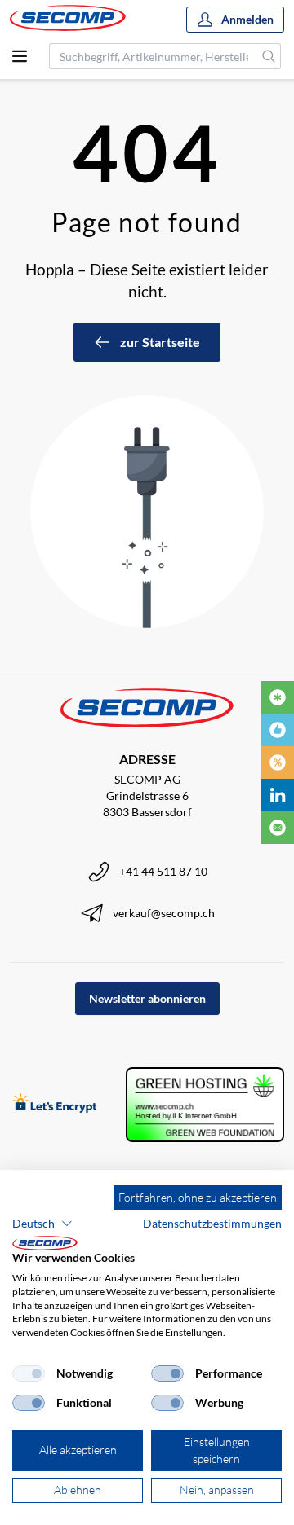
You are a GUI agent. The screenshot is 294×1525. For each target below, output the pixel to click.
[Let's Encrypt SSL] (55, 1105)
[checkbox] (28, 1373)
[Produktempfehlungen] (277, 730)
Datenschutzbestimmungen (212, 1223)
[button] (42, 1223)
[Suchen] (269, 56)
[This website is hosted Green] (205, 1104)
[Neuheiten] (277, 697)
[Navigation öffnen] (19, 56)
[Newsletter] (277, 827)
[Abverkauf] (277, 762)
